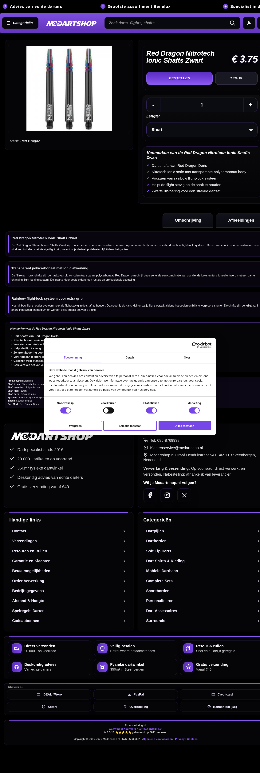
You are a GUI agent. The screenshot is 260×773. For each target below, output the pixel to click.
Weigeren (75, 425)
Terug (236, 78)
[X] (184, 495)
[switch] (108, 410)
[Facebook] (150, 495)
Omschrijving (188, 220)
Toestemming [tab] (73, 357)
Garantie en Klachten (31, 561)
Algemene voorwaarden (157, 738)
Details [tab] (130, 357)
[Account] (249, 23)
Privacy (180, 738)
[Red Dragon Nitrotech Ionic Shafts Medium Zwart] (69, 88)
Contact (19, 531)
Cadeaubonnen (25, 621)
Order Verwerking (28, 581)
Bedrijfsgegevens (28, 591)
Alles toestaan (184, 425)
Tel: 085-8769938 (164, 440)
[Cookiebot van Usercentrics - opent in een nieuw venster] (194, 345)
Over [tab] (187, 357)
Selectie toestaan (130, 425)
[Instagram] (167, 495)
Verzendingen (24, 541)
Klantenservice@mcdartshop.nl (176, 448)
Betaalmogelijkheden (31, 571)
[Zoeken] (234, 23)
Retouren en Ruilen (29, 551)
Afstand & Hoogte (28, 601)
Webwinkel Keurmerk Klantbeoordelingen (136, 728)
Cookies (192, 738)
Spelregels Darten (28, 611)
